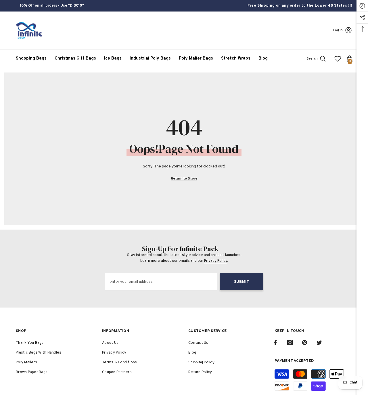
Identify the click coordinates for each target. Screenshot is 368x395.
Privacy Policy (215, 261)
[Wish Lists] (338, 59)
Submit (241, 281)
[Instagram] (289, 342)
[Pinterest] (304, 342)
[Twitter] (319, 342)
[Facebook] (275, 342)
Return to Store (184, 178)
